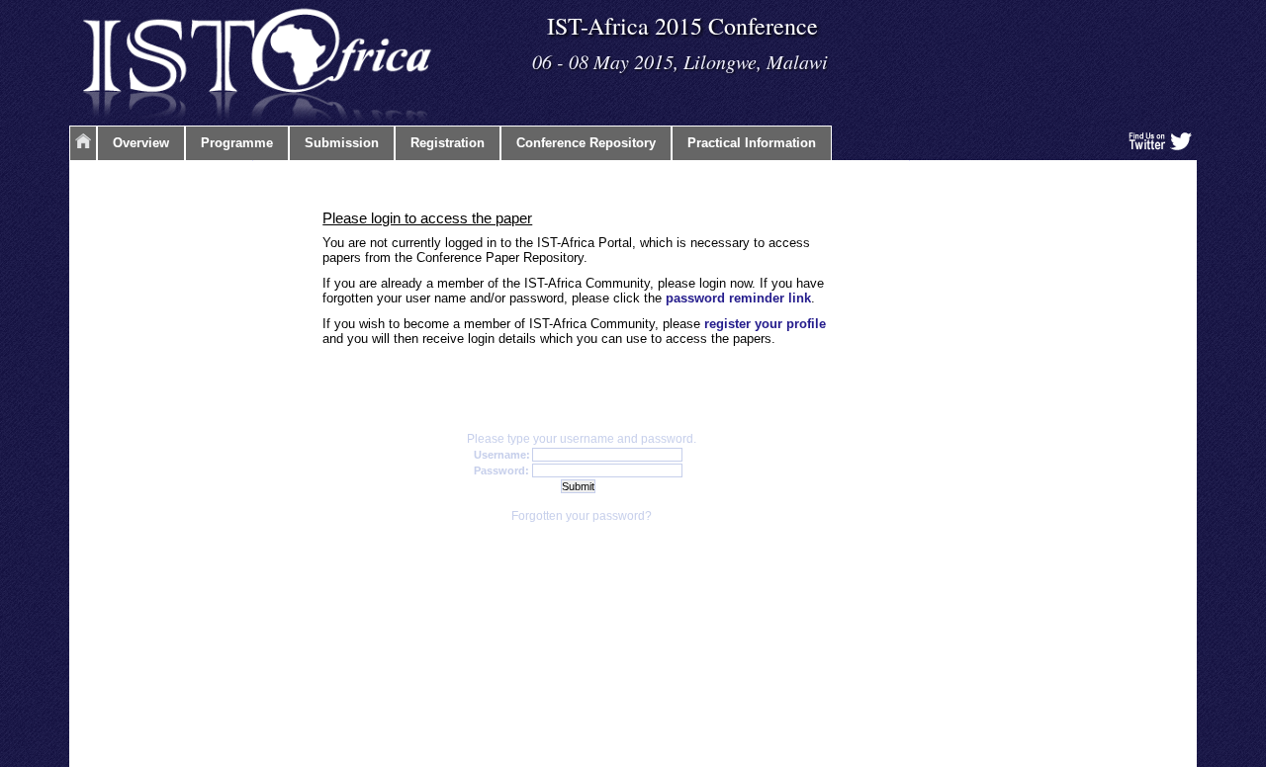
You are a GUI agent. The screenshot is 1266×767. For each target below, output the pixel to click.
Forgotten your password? (581, 516)
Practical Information (751, 142)
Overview (141, 142)
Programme (237, 142)
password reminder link (738, 298)
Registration (447, 142)
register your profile (765, 323)
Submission (342, 142)
